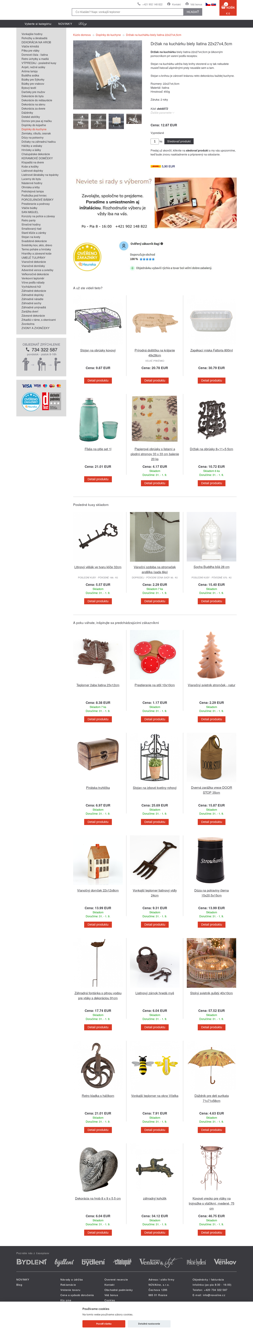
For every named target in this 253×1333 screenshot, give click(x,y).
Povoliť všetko (104, 1323)
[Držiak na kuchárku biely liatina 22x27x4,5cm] (107, 108)
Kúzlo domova (82, 35)
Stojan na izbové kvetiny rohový (155, 787)
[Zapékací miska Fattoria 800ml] (211, 346)
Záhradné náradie (32, 299)
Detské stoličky (31, 117)
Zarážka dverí (30, 311)
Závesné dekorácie (33, 316)
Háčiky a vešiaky (32, 146)
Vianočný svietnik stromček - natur (211, 684)
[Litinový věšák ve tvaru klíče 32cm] (98, 562)
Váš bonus (196, 4)
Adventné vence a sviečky (37, 270)
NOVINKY (65, 24)
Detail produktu (98, 380)
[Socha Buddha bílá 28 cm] (211, 562)
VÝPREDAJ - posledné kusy (39, 63)
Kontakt (176, 4)
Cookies (109, 1300)
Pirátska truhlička (98, 787)
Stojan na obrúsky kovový (98, 350)
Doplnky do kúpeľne (34, 125)
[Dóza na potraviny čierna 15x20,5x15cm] (211, 886)
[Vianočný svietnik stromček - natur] (211, 680)
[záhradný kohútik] (155, 1194)
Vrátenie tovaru (70, 1290)
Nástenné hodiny (32, 183)
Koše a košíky (30, 166)
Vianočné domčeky (33, 266)
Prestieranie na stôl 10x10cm (155, 684)
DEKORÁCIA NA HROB (36, 42)
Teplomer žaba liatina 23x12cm (97, 684)
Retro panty (29, 220)
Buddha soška (30, 75)
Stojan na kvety (31, 237)
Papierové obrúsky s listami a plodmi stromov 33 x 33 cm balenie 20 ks (155, 453)
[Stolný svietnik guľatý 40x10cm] (211, 988)
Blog (19, 1284)
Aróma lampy (30, 71)
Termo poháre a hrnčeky (36, 249)
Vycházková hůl (31, 287)
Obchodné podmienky (118, 1290)
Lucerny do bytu (31, 179)
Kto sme (65, 1300)
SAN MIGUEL (30, 212)
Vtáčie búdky (29, 208)
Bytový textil (29, 88)
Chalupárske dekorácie (36, 154)
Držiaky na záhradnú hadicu (39, 142)
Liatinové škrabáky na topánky (40, 175)
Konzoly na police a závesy (38, 216)
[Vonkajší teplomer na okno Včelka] (155, 1091)
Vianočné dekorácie (34, 262)
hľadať (193, 12)
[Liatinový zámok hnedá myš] (155, 988)
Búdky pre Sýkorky (33, 79)
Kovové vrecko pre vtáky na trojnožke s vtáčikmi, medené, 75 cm (211, 1203)
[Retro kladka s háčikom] (98, 1091)
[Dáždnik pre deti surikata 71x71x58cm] (211, 1091)
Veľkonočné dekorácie (35, 274)
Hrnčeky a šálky (31, 150)
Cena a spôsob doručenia (77, 1295)
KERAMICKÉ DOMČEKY (37, 158)
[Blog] (82, 24)
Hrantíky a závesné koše (36, 253)
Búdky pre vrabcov (33, 84)
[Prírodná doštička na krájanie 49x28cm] (155, 346)
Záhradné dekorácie (34, 291)
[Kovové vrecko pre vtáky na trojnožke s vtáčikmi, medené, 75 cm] (211, 1194)
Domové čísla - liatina (35, 55)
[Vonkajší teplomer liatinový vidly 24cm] (155, 886)
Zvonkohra (28, 324)
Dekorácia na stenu (33, 104)
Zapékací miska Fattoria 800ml (211, 350)
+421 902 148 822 (152, 4)
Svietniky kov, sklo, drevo (37, 245)
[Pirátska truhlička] (98, 783)
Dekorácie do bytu (33, 96)
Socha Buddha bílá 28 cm (212, 566)
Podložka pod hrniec (34, 195)
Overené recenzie (116, 1279)
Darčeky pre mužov (33, 92)
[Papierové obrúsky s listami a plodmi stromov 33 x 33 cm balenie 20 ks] (155, 444)
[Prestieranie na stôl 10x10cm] (155, 680)
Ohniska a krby (31, 187)
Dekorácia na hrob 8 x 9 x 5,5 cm (98, 1198)
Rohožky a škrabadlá (34, 38)
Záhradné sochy (31, 303)
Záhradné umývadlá (34, 307)
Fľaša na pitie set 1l (98, 448)
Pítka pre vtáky (30, 50)
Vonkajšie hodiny (32, 34)
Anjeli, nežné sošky (33, 67)
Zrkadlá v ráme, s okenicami (39, 320)
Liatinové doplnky (32, 171)
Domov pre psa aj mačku (37, 121)
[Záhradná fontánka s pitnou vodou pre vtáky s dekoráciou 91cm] (98, 988)
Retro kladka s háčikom (98, 1095)
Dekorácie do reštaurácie (37, 100)
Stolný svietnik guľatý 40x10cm (211, 992)
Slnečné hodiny (31, 224)
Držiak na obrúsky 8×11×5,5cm (211, 448)
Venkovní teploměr (33, 278)
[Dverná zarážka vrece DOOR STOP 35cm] (211, 783)
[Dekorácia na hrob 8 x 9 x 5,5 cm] (98, 1194)
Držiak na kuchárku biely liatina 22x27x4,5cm (153, 35)
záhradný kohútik (154, 1198)
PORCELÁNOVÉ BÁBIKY (38, 200)
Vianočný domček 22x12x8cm (98, 890)
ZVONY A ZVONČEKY (36, 328)
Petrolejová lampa (33, 191)
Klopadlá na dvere (33, 162)
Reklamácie (68, 1284)
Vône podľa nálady (33, 282)
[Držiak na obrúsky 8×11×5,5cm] (211, 444)
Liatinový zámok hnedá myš (154, 992)
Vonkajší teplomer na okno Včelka (154, 1095)
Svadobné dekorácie (34, 241)
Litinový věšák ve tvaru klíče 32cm (98, 566)
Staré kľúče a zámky (34, 233)
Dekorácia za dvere (33, 108)
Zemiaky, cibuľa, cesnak (36, 133)
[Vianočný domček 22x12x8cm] (98, 886)
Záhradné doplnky (33, 295)
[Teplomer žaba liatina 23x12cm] (98, 680)
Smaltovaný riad (31, 229)
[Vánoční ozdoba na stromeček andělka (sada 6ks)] (155, 562)
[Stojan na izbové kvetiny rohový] (155, 783)
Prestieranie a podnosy (36, 204)
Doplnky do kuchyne (34, 129)
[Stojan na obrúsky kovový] (98, 346)
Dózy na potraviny (33, 137)
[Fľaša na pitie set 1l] (98, 444)
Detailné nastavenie (149, 1323)
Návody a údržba (71, 1279)
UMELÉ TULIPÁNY (33, 258)
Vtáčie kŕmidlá (30, 46)
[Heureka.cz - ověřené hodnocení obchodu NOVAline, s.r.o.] (31, 410)
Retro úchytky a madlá (35, 59)
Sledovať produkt (179, 141)
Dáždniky (27, 113)
